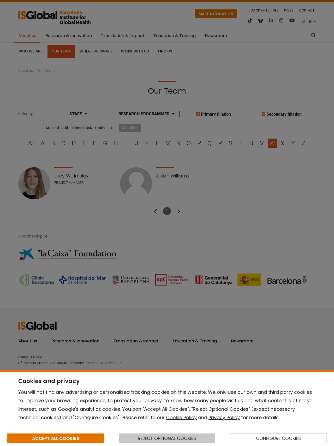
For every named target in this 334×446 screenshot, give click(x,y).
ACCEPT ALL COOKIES (55, 438)
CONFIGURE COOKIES (278, 438)
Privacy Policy (224, 417)
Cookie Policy (181, 417)
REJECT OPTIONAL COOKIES (167, 438)
